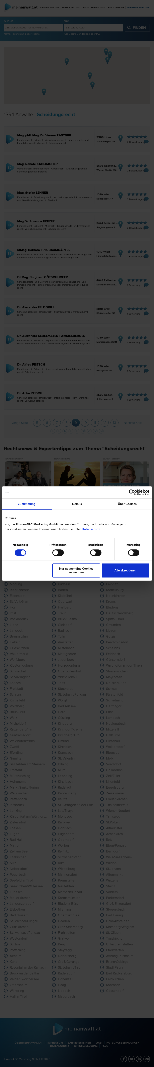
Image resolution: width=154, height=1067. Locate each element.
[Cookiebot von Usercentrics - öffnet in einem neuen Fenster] (131, 492)
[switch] (58, 552)
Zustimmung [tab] (26, 504)
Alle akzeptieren (125, 570)
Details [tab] (77, 504)
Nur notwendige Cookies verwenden (76, 570)
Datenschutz (91, 529)
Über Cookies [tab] (127, 504)
